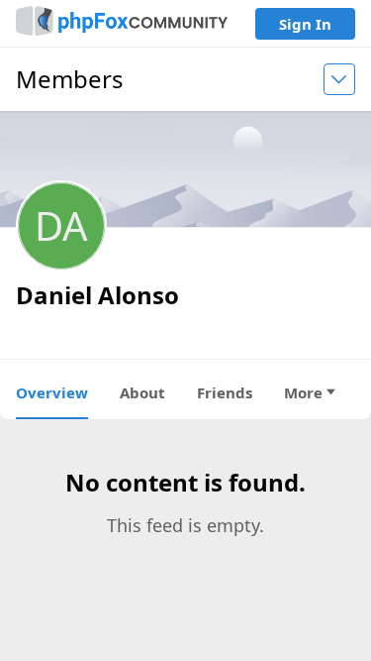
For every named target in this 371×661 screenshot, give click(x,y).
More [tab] (303, 392)
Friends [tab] (224, 392)
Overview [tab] (52, 392)
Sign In (305, 24)
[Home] (122, 23)
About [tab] (142, 392)
